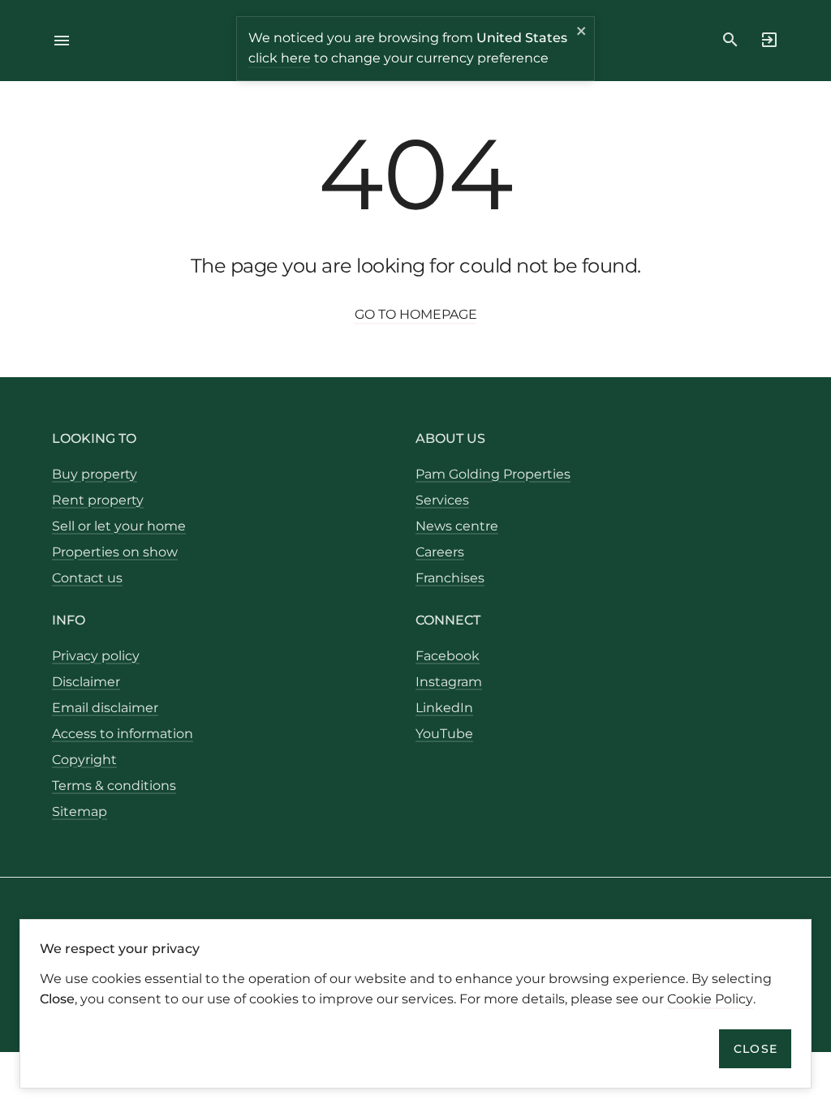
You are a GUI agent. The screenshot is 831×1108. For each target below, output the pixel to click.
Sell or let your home (119, 526)
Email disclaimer (105, 707)
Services (442, 500)
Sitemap (79, 811)
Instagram (449, 681)
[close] (582, 33)
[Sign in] (764, 40)
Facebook (448, 656)
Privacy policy (96, 656)
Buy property (94, 474)
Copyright (84, 759)
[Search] (730, 40)
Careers (440, 552)
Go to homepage (416, 314)
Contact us (87, 578)
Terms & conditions (114, 785)
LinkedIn (444, 707)
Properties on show (115, 552)
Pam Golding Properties (493, 474)
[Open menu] (66, 41)
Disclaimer (86, 681)
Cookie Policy (710, 999)
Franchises (450, 578)
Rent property (98, 500)
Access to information (122, 733)
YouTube (444, 733)
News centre (457, 526)
